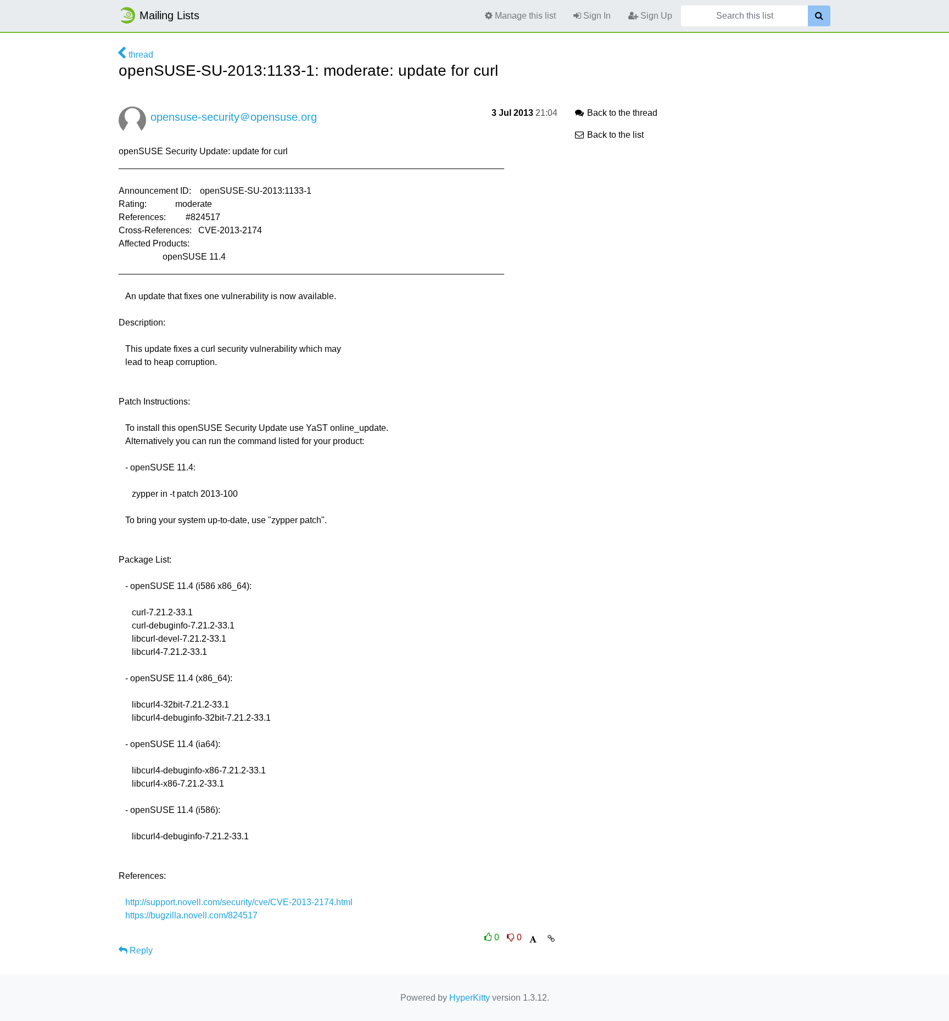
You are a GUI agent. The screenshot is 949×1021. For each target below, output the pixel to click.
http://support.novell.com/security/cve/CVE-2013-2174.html (239, 902)
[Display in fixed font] (533, 939)
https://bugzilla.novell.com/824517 (191, 915)
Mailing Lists (169, 15)
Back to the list (614, 134)
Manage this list (524, 15)
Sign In (596, 15)
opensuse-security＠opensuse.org (233, 117)
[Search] (819, 15)
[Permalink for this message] (551, 939)
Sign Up (655, 15)
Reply (140, 950)
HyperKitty (469, 997)
